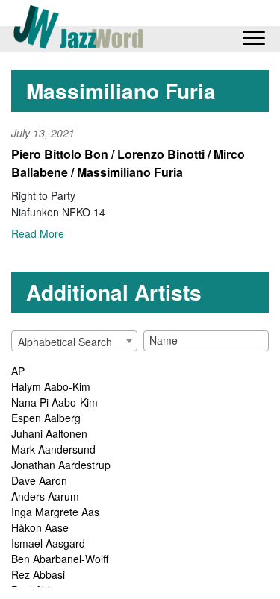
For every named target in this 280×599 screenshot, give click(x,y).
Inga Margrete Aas (55, 511)
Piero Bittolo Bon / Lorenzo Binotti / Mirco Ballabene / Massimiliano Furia (128, 163)
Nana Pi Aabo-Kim (54, 402)
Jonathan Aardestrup (61, 464)
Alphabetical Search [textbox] (65, 341)
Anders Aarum (45, 496)
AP (18, 370)
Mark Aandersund (53, 449)
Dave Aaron (39, 480)
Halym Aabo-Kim (50, 386)
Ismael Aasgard (48, 543)
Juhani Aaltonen (49, 433)
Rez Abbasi (38, 574)
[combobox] (74, 340)
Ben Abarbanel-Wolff (59, 558)
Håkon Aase (40, 527)
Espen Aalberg (46, 417)
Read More (37, 233)
